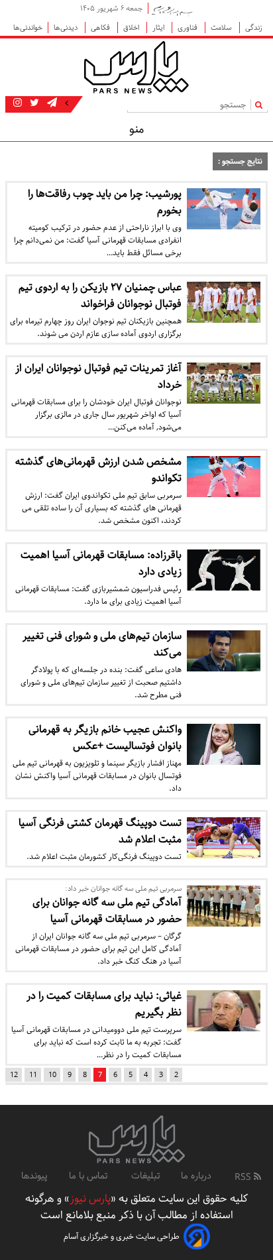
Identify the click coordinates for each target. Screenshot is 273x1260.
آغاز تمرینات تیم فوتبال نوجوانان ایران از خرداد (98, 376)
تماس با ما (89, 1176)
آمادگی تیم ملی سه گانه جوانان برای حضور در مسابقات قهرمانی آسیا (107, 910)
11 (33, 1074)
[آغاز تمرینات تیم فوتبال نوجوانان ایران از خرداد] (223, 383)
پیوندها (34, 1176)
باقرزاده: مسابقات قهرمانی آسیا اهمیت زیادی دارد (101, 563)
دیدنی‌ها (67, 27)
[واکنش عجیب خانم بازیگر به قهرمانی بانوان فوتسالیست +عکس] (223, 744)
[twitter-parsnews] (33, 103)
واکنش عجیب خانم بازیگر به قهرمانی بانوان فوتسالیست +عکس (105, 737)
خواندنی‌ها (27, 27)
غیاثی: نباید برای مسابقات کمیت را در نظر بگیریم (104, 1004)
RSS (244, 1177)
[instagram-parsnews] (18, 103)
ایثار (159, 27)
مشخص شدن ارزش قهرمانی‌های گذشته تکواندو (98, 470)
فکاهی (101, 27)
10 (52, 1074)
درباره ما (196, 1176)
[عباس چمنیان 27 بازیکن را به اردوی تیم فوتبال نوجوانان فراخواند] (223, 302)
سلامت (222, 27)
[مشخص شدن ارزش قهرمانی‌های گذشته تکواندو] (223, 476)
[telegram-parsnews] (51, 103)
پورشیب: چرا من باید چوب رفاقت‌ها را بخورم (105, 202)
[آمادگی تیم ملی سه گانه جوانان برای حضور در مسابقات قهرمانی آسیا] (223, 906)
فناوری (188, 27)
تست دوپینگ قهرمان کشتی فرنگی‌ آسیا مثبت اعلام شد (100, 831)
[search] (261, 104)
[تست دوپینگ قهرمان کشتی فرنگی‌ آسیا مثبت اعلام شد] (223, 837)
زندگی (253, 27)
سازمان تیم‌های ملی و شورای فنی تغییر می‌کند (102, 644)
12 (14, 1074)
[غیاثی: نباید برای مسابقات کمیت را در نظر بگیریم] (223, 1010)
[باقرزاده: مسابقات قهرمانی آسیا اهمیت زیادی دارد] (223, 570)
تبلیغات (145, 1176)
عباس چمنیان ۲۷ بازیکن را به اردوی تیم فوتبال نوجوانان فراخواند (100, 295)
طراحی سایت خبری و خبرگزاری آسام (122, 1236)
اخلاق (132, 27)
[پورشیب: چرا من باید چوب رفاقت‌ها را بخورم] (223, 208)
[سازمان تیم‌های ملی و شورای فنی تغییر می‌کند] (223, 650)
